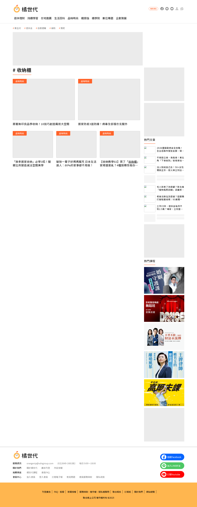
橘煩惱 (85, 18)
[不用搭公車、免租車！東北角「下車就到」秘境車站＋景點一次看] (149, 160)
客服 (62, 491)
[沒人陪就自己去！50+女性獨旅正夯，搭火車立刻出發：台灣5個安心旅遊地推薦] (149, 169)
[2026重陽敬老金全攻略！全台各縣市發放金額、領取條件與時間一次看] (149, 150)
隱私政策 (100, 477)
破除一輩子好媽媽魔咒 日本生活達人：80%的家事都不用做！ (76, 163)
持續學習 (32, 18)
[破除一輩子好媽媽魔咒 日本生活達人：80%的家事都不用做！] (76, 144)
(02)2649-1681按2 (66, 463)
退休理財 (19, 18)
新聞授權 (72, 491)
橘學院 (96, 18)
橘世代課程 (32, 472)
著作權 (93, 491)
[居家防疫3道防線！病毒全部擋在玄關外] (109, 99)
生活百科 (59, 18)
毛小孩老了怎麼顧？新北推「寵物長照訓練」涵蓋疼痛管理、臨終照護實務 (170, 188)
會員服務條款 (85, 477)
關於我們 (138, 491)
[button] (181, 8)
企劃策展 (121, 18)
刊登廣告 (46, 491)
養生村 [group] (17, 28)
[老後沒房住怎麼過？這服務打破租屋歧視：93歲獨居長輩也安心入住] (149, 199)
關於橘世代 (32, 467)
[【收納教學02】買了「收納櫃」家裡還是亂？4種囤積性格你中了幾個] (120, 144)
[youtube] (171, 8)
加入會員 (31, 477)
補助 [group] (53, 28)
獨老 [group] (63, 28)
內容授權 (58, 467)
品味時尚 (73, 18)
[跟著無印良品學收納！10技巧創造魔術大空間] (44, 99)
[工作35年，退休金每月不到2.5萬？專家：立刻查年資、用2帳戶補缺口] (149, 208)
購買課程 (153, 8)
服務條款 (83, 491)
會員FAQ (45, 472)
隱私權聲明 (103, 491)
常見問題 (71, 477)
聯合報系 (117, 491)
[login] (176, 8)
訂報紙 (127, 491)
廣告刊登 (45, 467)
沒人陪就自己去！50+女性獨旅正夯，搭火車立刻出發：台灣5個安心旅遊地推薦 (170, 169)
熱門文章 (149, 139)
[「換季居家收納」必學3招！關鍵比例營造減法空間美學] (33, 144)
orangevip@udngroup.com (40, 463)
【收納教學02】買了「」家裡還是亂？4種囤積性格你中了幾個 (120, 163)
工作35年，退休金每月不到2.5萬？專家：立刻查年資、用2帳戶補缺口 (170, 208)
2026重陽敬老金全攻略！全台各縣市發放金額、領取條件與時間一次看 (170, 149)
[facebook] (161, 8)
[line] (166, 8)
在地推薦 (46, 18)
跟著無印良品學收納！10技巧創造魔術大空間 (41, 124)
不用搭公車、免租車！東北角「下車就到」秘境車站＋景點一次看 (170, 159)
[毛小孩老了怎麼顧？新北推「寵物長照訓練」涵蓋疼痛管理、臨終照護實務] (149, 189)
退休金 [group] (29, 28)
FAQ (56, 491)
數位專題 (108, 18)
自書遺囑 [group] (42, 28)
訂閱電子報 (57, 477)
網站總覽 (150, 491)
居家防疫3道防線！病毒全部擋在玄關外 (103, 124)
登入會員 (43, 477)
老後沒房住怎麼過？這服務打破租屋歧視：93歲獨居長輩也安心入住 (170, 198)
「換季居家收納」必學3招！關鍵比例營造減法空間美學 (32, 163)
